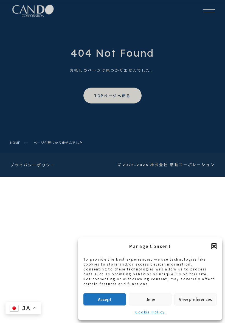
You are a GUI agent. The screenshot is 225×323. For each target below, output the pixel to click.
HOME (15, 142)
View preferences (195, 299)
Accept (105, 299)
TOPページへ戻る (112, 95)
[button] (214, 246)
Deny (150, 299)
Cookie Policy (150, 312)
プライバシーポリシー (32, 165)
